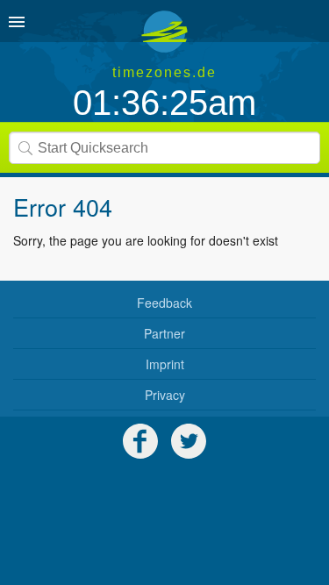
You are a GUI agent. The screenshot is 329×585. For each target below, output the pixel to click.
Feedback (164, 302)
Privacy (165, 394)
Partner (164, 333)
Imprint (165, 364)
